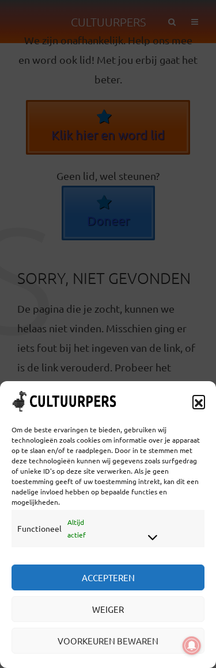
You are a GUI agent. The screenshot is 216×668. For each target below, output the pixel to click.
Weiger (108, 609)
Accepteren (108, 577)
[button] (198, 401)
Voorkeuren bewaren (108, 640)
